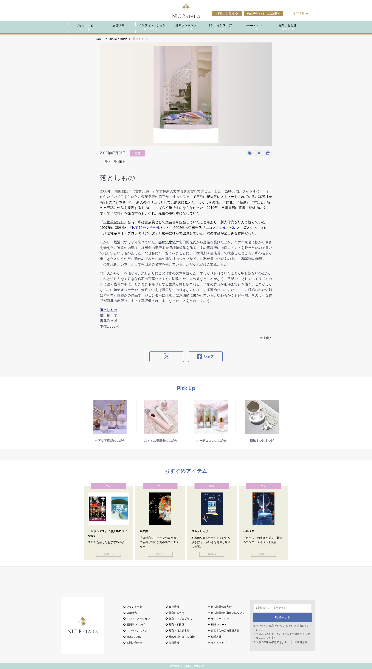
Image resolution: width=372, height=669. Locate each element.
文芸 (138, 153)
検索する (284, 617)
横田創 (121, 161)
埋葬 (117, 213)
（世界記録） (142, 191)
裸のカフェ (180, 197)
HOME (99, 39)
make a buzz (118, 39)
